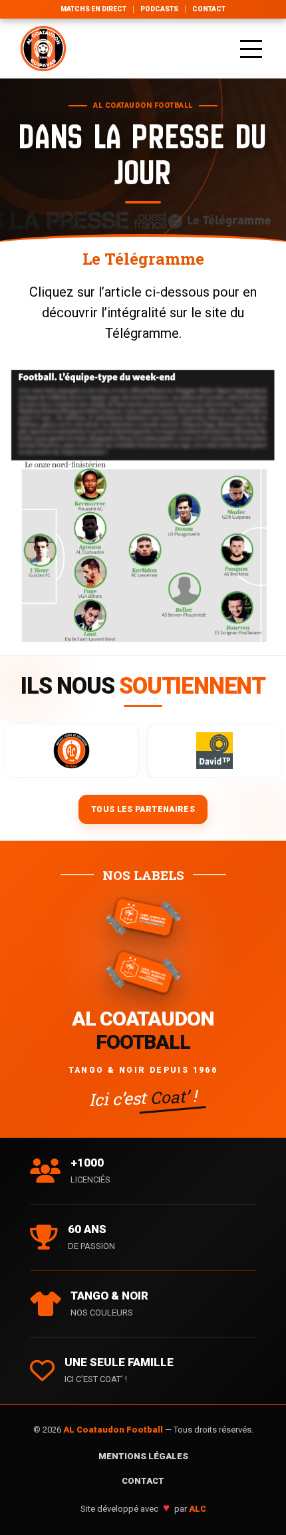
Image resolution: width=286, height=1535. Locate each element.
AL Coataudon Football (114, 1430)
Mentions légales (143, 1456)
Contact (208, 9)
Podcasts (159, 9)
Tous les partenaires (143, 809)
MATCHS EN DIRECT (93, 9)
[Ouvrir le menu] (251, 48)
